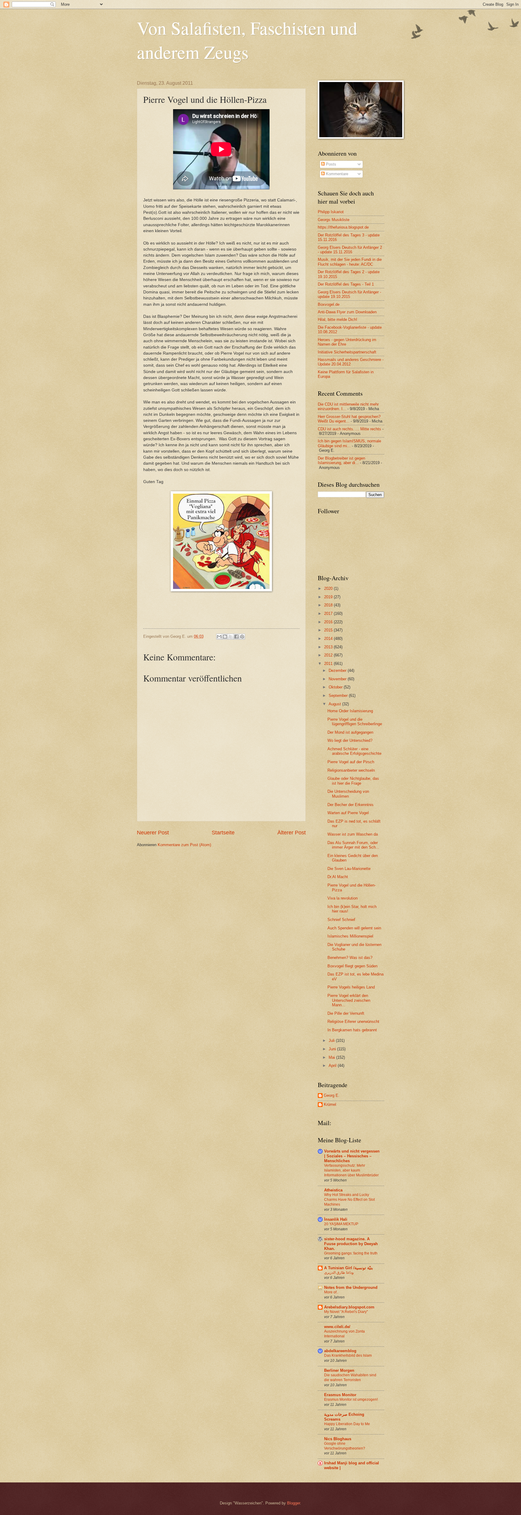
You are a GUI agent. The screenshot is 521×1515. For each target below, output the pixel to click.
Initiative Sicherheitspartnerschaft (347, 352)
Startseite (223, 833)
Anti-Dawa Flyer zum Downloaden (347, 312)
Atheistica (333, 1190)
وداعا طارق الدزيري (339, 1272)
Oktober (336, 687)
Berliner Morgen (339, 1370)
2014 (329, 638)
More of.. (331, 1292)
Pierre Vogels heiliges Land (351, 987)
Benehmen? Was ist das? (349, 957)
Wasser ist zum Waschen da (352, 834)
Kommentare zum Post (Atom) (184, 845)
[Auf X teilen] (231, 637)
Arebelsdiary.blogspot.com (349, 1307)
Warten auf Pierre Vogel (348, 813)
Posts (330, 164)
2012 (329, 655)
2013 (329, 647)
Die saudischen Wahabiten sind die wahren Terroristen (350, 1377)
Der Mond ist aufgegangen (350, 732)
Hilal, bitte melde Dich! (337, 319)
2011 (329, 663)
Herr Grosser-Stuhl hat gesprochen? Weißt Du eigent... (349, 418)
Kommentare (336, 174)
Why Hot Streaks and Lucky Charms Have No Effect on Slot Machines (349, 1200)
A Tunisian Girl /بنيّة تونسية (348, 1268)
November (338, 679)
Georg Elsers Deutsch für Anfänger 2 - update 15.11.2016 (350, 249)
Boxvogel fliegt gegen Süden (352, 966)
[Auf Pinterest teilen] (242, 637)
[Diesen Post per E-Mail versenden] (219, 637)
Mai (332, 1057)
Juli (332, 1040)
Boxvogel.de (328, 304)
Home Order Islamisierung (350, 711)
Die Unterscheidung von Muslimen (348, 793)
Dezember (338, 670)
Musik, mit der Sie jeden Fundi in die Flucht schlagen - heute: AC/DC (350, 261)
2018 (329, 605)
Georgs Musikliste (333, 219)
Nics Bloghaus (337, 1439)
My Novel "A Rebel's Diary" (346, 1312)
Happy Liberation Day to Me (347, 1424)
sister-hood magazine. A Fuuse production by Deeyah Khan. (351, 1244)
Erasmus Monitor (340, 1395)
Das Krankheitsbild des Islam (348, 1355)
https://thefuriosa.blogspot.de (343, 227)
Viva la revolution (342, 898)
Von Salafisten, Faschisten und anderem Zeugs (247, 40)
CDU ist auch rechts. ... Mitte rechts (349, 429)
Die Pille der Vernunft (345, 1013)
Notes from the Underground (350, 1287)
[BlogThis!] (225, 637)
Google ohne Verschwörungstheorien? (344, 1445)
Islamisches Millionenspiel (350, 936)
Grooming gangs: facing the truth (350, 1253)
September (339, 695)
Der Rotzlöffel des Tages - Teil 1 (346, 284)
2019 (329, 597)
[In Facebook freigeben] (236, 637)
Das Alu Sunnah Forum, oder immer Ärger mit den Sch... (353, 844)
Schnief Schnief (341, 919)
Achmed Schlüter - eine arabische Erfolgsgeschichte (354, 751)
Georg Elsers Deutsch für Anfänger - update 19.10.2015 (349, 294)
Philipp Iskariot (331, 212)
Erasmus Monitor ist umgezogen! (351, 1399)
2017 (329, 613)
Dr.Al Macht (337, 877)
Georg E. (331, 1095)
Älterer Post (291, 833)
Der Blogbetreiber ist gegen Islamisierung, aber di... (341, 460)
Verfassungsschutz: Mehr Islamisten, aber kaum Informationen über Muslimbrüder (351, 1170)
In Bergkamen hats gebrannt (352, 1030)
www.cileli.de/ (337, 1326)
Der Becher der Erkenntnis (350, 804)
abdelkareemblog (340, 1351)
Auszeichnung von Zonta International (344, 1333)
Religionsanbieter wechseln (351, 770)
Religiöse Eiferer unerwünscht (353, 1021)
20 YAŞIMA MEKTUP (341, 1224)
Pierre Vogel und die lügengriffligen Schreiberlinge (354, 721)
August (335, 704)
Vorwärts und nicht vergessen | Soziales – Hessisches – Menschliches (352, 1156)
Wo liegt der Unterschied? (349, 740)
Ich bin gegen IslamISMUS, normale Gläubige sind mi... (349, 443)
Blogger (293, 1503)
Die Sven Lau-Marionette (349, 868)
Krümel (330, 1104)
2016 (329, 622)
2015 (329, 630)
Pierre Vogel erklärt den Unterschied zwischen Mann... (348, 1000)
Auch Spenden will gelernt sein (354, 928)
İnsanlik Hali (335, 1219)
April (333, 1065)
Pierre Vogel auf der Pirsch (350, 762)
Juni (333, 1049)
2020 (329, 588)
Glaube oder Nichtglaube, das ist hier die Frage (353, 780)
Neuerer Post (153, 833)
